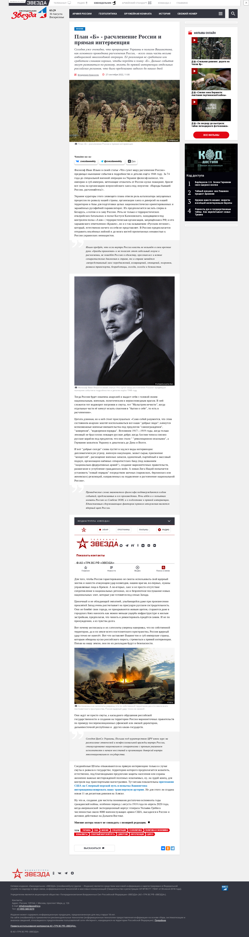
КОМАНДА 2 (164, 3)
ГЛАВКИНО (182, 3)
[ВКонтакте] (163, 848)
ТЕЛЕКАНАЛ (60, 3)
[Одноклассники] (168, 848)
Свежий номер (187, 13)
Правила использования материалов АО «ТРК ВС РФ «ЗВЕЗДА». (43, 926)
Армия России (82, 13)
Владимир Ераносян (88, 75)
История (164, 13)
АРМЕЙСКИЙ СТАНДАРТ (134, 3)
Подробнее (160, 920)
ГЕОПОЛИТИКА (108, 13)
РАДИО (81, 3)
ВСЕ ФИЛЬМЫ (211, 135)
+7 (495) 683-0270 (25, 909)
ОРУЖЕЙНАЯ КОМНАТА (138, 13)
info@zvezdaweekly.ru (29, 906)
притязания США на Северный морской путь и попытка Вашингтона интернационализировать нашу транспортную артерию (124, 785)
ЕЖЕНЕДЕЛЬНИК (102, 3)
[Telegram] (173, 848)
